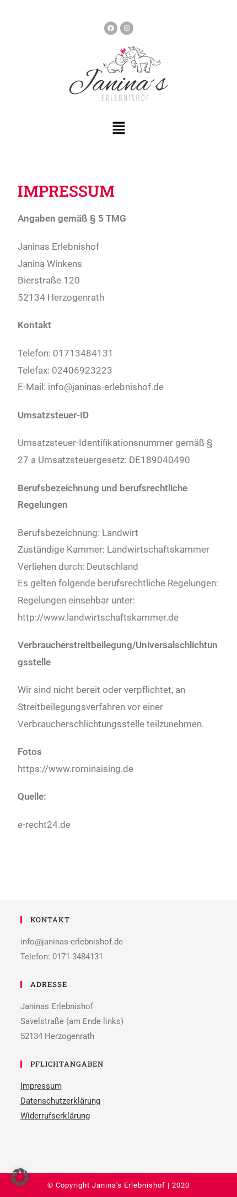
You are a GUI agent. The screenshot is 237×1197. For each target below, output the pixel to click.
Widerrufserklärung (55, 1116)
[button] (118, 129)
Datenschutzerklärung (60, 1101)
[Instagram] (126, 28)
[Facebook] (110, 28)
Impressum (41, 1086)
